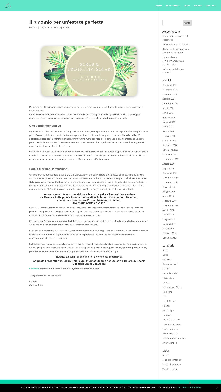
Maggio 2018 (168, 223)
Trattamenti (173, 6)
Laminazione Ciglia (171, 287)
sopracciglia (168, 310)
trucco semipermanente (174, 338)
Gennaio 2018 (169, 237)
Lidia (34, 27)
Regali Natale (169, 301)
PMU (164, 296)
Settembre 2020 (170, 159)
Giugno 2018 (168, 219)
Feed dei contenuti (171, 359)
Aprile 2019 (168, 196)
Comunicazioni (169, 263)
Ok (179, 387)
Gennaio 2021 (169, 140)
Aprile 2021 (168, 126)
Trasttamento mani (172, 324)
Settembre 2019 (170, 182)
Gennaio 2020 (169, 172)
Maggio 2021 (168, 121)
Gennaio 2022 (169, 84)
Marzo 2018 (168, 228)
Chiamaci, (34, 268)
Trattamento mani (171, 328)
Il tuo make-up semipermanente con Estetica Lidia (173, 61)
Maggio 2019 (168, 191)
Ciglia (165, 254)
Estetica (166, 268)
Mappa (198, 6)
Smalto (165, 305)
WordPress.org (169, 368)
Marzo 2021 (168, 131)
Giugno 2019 (168, 186)
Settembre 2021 (170, 103)
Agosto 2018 (168, 209)
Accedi (165, 355)
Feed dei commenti (172, 364)
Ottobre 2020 (169, 154)
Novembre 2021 (170, 94)
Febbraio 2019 (169, 200)
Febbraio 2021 (169, 135)
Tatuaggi (166, 314)
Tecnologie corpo (171, 319)
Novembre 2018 (170, 205)
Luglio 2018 (168, 214)
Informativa (168, 277)
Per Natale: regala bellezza (175, 44)
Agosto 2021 (168, 108)
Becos (165, 250)
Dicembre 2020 (170, 145)
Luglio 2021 (168, 112)
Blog (187, 6)
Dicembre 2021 (170, 89)
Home (158, 6)
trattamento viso (170, 333)
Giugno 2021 (168, 117)
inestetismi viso (170, 273)
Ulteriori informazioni (191, 387)
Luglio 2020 (168, 168)
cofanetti (166, 259)
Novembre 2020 (170, 149)
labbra (165, 282)
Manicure (167, 291)
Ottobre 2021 (169, 98)
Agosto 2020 (168, 163)
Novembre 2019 (170, 177)
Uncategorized (61, 27)
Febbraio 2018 (169, 233)
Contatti (211, 6)
